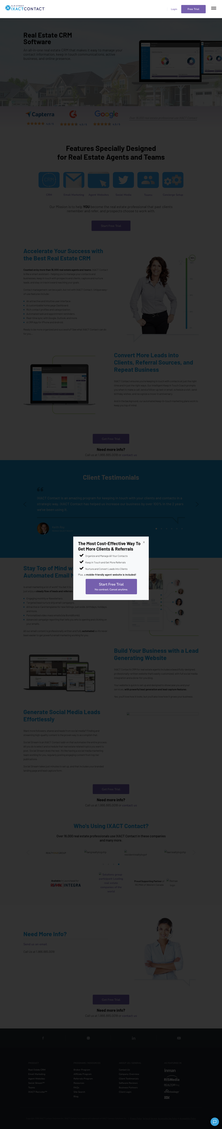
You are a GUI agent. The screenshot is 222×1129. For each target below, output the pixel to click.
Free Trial (193, 9)
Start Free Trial (111, 586)
